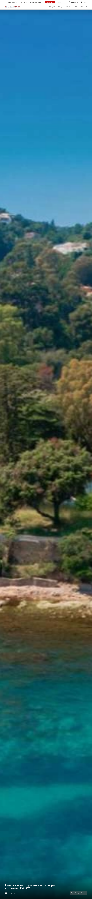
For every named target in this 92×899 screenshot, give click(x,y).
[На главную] (12, 7)
